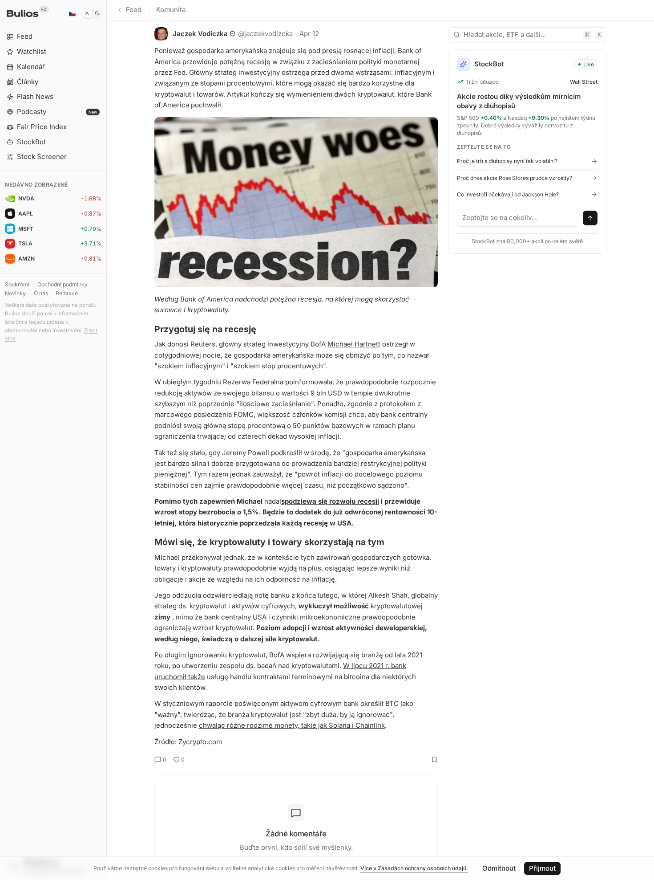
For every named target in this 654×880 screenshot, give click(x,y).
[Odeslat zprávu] (590, 218)
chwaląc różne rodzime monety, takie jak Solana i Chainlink (292, 725)
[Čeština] (72, 13)
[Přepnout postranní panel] (106, 440)
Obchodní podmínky (62, 284)
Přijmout (542, 868)
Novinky (15, 293)
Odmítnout (499, 868)
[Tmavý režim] (92, 13)
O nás (41, 293)
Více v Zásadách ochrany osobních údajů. (414, 868)
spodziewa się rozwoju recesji (330, 501)
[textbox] (518, 218)
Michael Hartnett (353, 344)
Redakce (67, 293)
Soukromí (17, 284)
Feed (133, 9)
